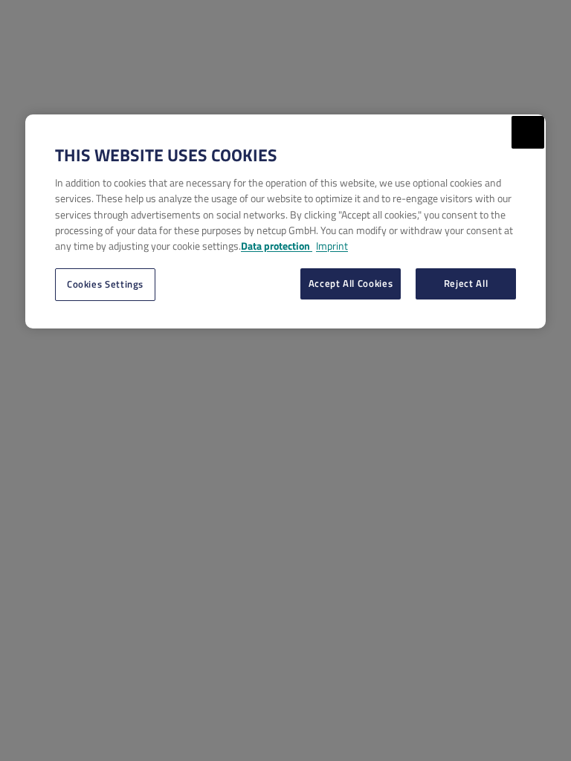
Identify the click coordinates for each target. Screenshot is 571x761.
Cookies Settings (105, 283)
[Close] (528, 132)
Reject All (466, 283)
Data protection (276, 245)
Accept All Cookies (351, 283)
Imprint (332, 245)
